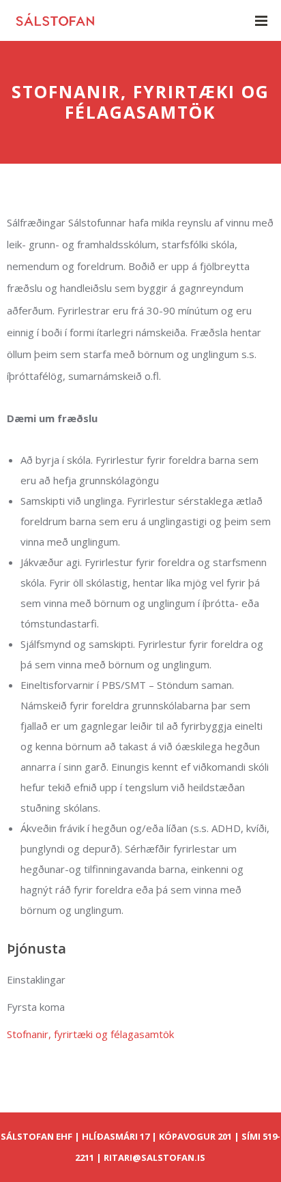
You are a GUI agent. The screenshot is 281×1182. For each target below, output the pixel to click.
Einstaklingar (36, 979)
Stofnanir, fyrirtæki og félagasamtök (90, 1034)
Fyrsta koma (36, 1007)
